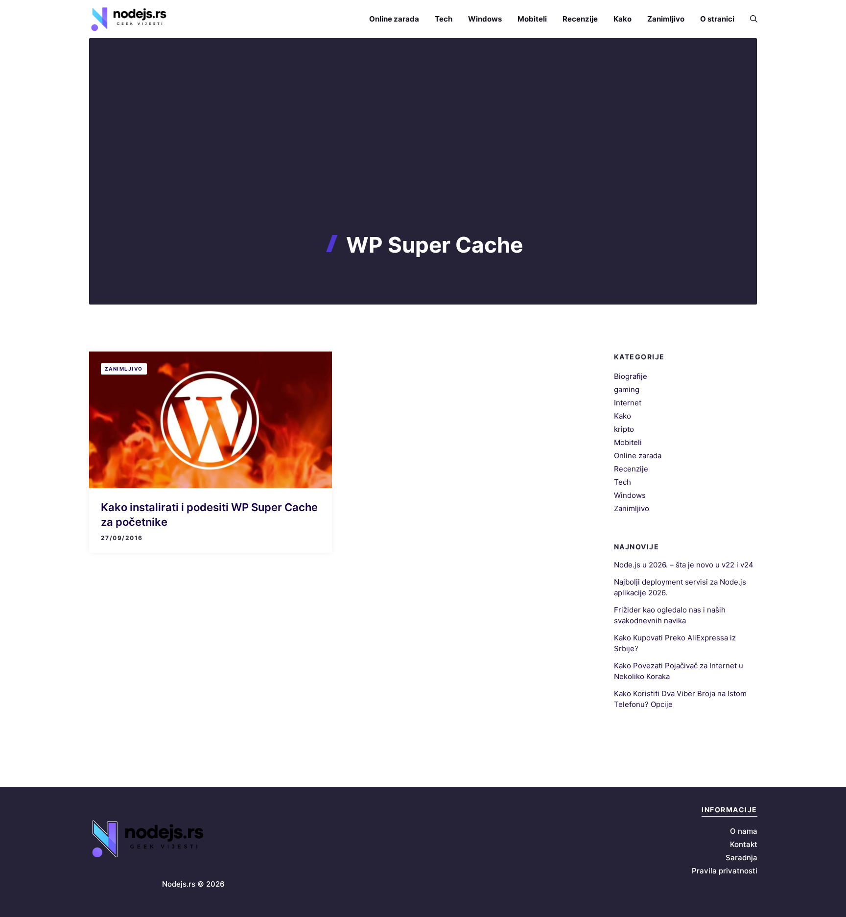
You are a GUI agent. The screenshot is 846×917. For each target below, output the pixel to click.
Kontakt (743, 844)
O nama (743, 831)
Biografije (630, 376)
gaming (626, 389)
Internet (627, 402)
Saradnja (741, 857)
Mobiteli (532, 19)
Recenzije (580, 19)
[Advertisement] (423, 158)
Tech (443, 19)
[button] (749, 19)
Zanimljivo (665, 19)
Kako (622, 19)
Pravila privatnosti (724, 870)
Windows (485, 19)
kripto (624, 429)
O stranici (717, 19)
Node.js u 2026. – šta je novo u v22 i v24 (683, 564)
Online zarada (394, 19)
